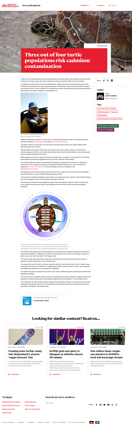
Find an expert (30, 405)
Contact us (101, 5)
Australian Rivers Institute (58, 142)
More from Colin (110, 98)
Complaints (31, 422)
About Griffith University (11, 405)
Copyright (21, 422)
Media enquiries (30, 402)
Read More (15, 374)
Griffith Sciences (103, 112)
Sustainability (102, 115)
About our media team (32, 409)
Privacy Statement (8, 422)
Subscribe (6, 413)
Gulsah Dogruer (39, 142)
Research (114, 112)
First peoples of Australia (77, 422)
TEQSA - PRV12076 (59, 422)
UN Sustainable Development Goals (110, 119)
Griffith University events (11, 402)
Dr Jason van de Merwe (35, 167)
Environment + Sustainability (107, 126)
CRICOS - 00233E (43, 422)
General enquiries (8, 409)
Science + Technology (105, 130)
